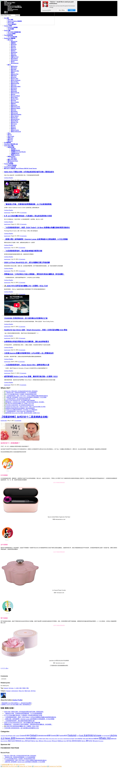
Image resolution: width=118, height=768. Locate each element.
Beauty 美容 (12, 735)
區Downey (13, 85)
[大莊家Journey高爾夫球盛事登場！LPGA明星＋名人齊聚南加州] (20, 409)
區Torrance (14, 123)
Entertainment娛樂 (44, 735)
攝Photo (23, 740)
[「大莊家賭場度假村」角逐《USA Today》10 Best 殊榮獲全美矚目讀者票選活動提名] (26, 395)
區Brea (13, 72)
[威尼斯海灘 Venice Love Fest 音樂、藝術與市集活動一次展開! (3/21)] (22, 413)
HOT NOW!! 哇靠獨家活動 (14, 32)
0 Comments (23, 180)
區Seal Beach (14, 120)
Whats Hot (21, 691)
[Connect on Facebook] (39, 766)
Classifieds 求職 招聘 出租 (11, 144)
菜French (13, 47)
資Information (76, 741)
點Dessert (10, 141)
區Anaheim (14, 67)
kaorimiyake (7, 180)
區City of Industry (15, 80)
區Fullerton (14, 88)
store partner (60, 738)
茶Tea (9, 133)
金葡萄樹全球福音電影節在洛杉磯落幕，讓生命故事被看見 (26, 341)
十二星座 (16, 688)
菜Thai (13, 61)
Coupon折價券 (25, 735)
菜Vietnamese (14, 63)
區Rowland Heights (16, 114)
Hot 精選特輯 (7, 142)
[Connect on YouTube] (54, 766)
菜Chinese (13, 44)
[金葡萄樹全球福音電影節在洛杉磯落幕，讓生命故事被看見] (19, 408)
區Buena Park (14, 74)
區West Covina (15, 130)
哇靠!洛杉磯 (5, 764)
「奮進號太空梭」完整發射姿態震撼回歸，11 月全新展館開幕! (28, 204)
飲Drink (10, 134)
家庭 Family (27, 691)
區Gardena (14, 89)
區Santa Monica (15, 119)
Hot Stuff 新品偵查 (12, 36)
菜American (14, 41)
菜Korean (13, 53)
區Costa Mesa (14, 81)
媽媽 (20, 688)
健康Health (113, 738)
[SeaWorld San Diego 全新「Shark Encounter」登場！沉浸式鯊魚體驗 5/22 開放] (24, 406)
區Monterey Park (15, 106)
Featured (8, 691)
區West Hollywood (16, 131)
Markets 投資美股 (12, 165)
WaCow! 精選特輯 (93, 738)
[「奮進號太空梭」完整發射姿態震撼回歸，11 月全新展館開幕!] (20, 392)
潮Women (41, 741)
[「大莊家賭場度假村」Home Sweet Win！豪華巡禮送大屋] (19, 411)
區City (9, 64)
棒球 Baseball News (13, 161)
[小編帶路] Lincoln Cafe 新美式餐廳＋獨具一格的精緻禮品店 (16, 704)
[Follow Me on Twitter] (25, 766)
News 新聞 (10, 738)
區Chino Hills (14, 78)
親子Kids (33, 691)
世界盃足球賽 (11, 147)
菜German (13, 49)
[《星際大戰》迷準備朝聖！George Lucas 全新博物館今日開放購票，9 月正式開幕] (25, 397)
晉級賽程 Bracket (15, 150)
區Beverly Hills (15, 71)
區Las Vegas (14, 97)
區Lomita (13, 100)
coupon (17, 735)
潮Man (37, 740)
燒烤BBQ (13, 43)
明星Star (33, 741)
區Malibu (13, 103)
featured (6, 688)
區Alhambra (14, 66)
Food (78, 735)
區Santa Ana (14, 117)
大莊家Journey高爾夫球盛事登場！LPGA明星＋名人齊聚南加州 (29, 353)
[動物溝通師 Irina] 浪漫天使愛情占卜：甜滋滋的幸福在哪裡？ (17, 703)
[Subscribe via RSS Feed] (9, 766)
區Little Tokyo (14, 99)
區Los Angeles (15, 102)
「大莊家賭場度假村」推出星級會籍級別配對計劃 (23, 251)
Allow (71, 10)
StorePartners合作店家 (10, 167)
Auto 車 (7, 735)
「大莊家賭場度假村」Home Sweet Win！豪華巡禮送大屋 (26, 365)
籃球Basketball (11, 156)
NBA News (14, 158)
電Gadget (95, 741)
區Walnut (13, 128)
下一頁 (5, 668)
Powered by (45, 10)
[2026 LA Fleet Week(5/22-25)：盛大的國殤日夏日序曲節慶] (19, 400)
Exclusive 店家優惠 (13, 27)
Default (33, 735)
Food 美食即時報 (8, 35)
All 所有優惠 (11, 29)
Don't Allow (62, 10)
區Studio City (14, 122)
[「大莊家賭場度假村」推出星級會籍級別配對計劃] (17, 399)
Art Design (3, 735)
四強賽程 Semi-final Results (18, 151)
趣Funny (89, 741)
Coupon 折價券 (8, 25)
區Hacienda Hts (15, 92)
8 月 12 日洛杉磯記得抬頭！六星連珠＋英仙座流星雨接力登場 (28, 216)
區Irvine (13, 94)
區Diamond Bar (15, 83)
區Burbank (14, 75)
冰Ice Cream (11, 136)
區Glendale (14, 91)
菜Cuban (13, 46)
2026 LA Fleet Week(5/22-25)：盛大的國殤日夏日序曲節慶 (27, 262)
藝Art (65, 740)
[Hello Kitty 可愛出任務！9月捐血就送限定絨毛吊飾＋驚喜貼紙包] (20, 391)
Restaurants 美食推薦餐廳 (26, 738)
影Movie (18, 741)
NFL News (10, 162)
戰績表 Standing (15, 155)
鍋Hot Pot (10, 139)
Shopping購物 (39, 738)
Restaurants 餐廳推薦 (9, 38)
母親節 (24, 688)
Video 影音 (85, 738)
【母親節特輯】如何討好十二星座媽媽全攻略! (24, 417)
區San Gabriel (14, 116)
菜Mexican (14, 55)
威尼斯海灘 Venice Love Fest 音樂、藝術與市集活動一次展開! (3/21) (31, 376)
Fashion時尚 (63, 735)
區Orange (13, 109)
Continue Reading (8, 177)
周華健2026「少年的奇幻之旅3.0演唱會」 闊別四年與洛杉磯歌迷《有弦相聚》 (34, 274)
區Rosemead (14, 113)
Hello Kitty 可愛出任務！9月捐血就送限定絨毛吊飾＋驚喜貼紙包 (29, 172)
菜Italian (13, 50)
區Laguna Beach (15, 95)
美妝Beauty (61, 741)
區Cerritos (13, 77)
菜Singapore (14, 58)
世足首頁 (13, 148)
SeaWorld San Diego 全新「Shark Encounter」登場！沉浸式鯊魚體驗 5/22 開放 (35, 330)
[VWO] (49, 10)
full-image (11, 688)
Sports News (45, 738)
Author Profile (17, 700)
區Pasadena (14, 111)
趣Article (84, 741)
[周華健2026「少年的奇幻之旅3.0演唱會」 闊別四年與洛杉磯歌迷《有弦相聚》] (24, 402)
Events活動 (55, 735)
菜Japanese (14, 52)
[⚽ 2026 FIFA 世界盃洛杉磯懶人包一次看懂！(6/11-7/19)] (19, 403)
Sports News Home (53, 738)
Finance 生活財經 (8, 163)
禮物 (27, 688)
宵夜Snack (10, 137)
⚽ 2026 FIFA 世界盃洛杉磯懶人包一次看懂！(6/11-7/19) (26, 286)
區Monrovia (14, 105)
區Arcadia (13, 69)
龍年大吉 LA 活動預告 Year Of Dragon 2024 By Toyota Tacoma (20, 168)
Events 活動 (7, 30)
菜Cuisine (10, 39)
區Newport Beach (15, 108)
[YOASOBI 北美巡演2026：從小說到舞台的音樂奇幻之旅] (19, 405)
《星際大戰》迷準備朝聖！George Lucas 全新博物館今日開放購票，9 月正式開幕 (36, 239)
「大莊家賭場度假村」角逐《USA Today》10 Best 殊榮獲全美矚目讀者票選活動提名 (37, 227)
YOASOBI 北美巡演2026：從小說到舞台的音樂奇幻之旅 (26, 318)
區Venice (13, 127)
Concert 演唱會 (11, 33)
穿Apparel (54, 741)
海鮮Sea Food (14, 57)
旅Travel (28, 741)
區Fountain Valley (15, 86)
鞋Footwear (100, 740)
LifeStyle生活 (14, 691)
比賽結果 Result (15, 153)
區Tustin (13, 125)
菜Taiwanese (14, 60)
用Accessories (47, 741)
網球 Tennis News (12, 159)
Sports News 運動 (8, 145)
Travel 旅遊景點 (78, 738)
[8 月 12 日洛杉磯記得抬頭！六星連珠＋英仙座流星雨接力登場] (20, 394)
